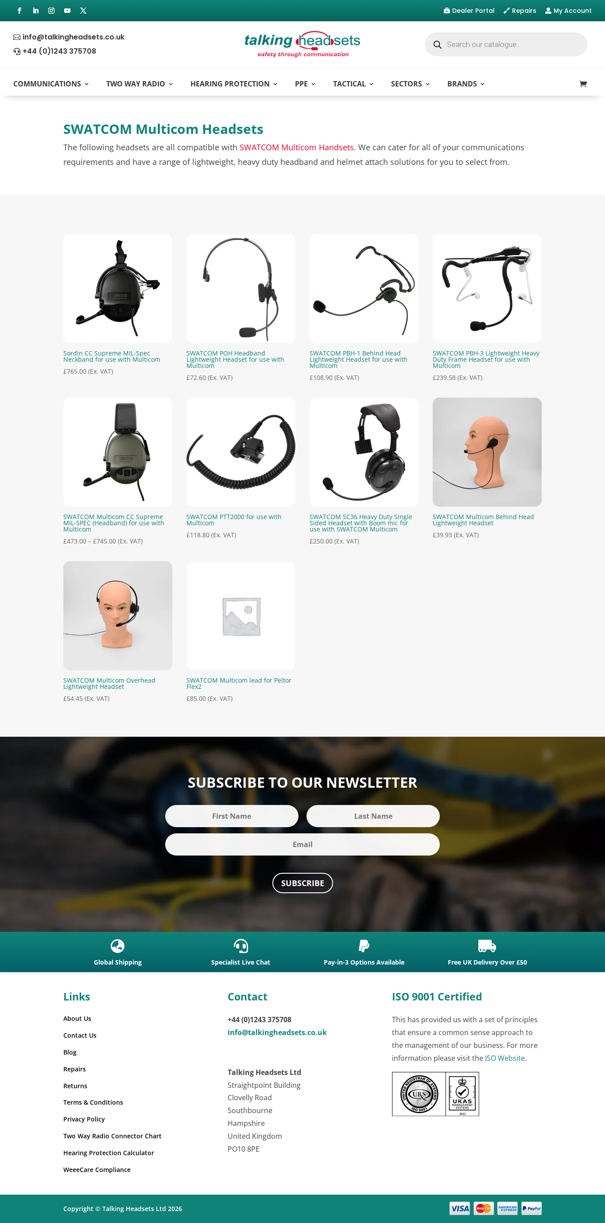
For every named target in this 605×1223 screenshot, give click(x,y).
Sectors (406, 84)
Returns (75, 1086)
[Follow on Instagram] (51, 10)
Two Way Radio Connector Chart (112, 1136)
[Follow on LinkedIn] (35, 10)
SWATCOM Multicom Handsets (297, 147)
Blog (70, 1052)
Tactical (349, 84)
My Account (573, 10)
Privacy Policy (84, 1119)
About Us (77, 1018)
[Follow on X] (83, 10)
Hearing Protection (230, 84)
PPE (301, 84)
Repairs (524, 10)
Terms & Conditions (93, 1102)
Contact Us (80, 1035)
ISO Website (505, 1058)
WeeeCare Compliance (97, 1169)
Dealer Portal (473, 10)
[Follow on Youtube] (67, 10)
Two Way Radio (135, 84)
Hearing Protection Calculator (108, 1153)
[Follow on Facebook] (19, 10)
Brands (462, 84)
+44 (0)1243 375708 (59, 51)
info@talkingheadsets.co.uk (73, 37)
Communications (47, 84)
